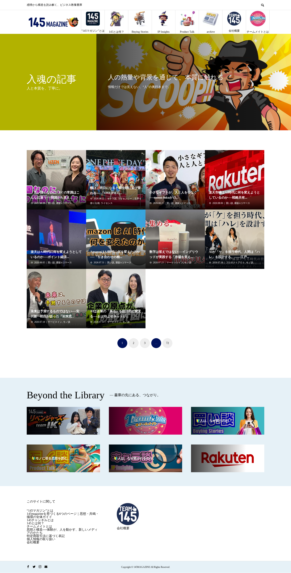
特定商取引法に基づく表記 (46, 536)
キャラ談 (112, 198)
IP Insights (163, 31)
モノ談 (187, 262)
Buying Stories (140, 31)
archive (211, 31)
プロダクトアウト (235, 262)
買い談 (51, 203)
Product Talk (187, 31)
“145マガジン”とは (93, 30)
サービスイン (55, 322)
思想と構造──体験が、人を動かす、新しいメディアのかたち (62, 531)
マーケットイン (174, 262)
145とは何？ (116, 31)
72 (167, 343)
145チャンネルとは (40, 520)
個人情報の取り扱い (41, 539)
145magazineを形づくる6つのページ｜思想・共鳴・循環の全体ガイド (63, 515)
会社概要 (234, 30)
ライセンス (107, 203)
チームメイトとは (258, 31)
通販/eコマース (64, 203)
